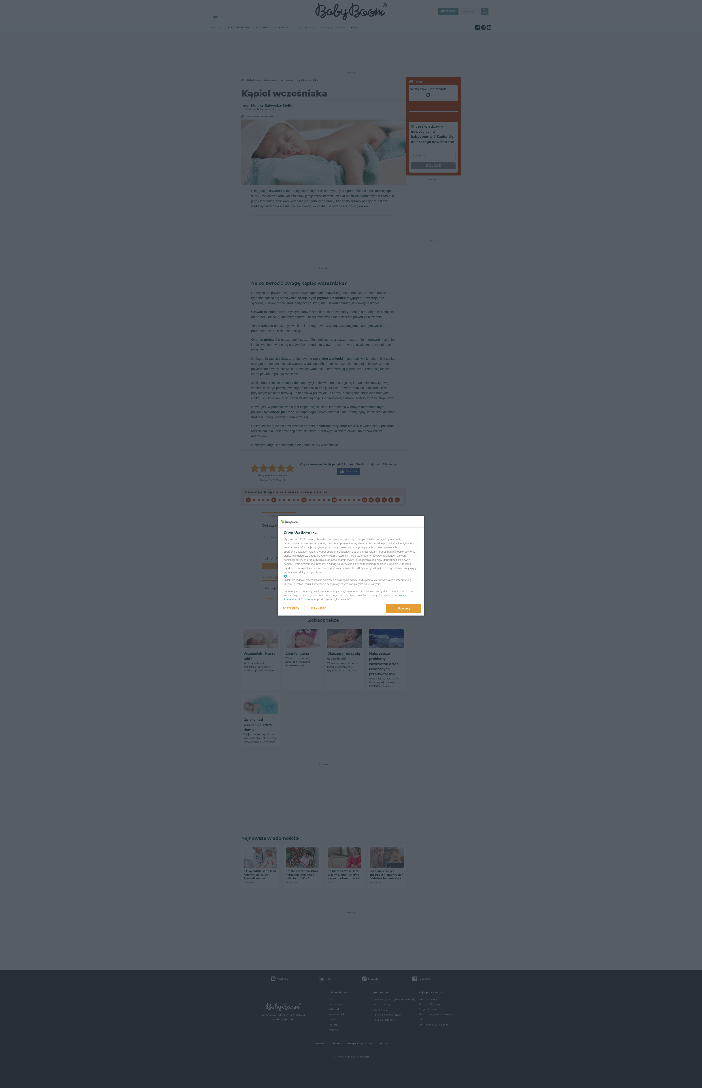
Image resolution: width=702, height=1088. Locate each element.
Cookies (305, 599)
